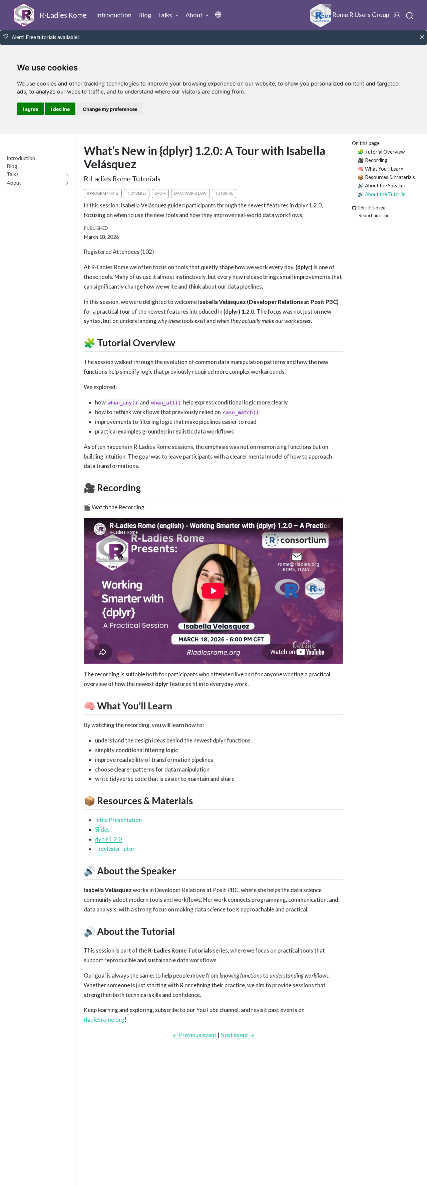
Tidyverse (136, 193)
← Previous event (194, 1034)
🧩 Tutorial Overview (381, 151)
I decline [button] (60, 109)
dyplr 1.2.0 (108, 839)
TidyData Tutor (115, 848)
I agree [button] (30, 109)
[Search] (409, 15)
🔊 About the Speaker (382, 185)
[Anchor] (181, 342)
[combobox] (410, 15)
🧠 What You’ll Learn (380, 168)
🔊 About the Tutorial (381, 194)
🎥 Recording (373, 160)
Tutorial (224, 193)
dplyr (160, 193)
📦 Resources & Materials (386, 177)
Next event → (238, 1034)
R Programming (102, 193)
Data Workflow (190, 193)
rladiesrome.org (104, 1019)
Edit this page (371, 207)
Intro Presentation (118, 819)
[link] (168, 15)
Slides (102, 829)
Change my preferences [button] (110, 109)
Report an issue (373, 215)
